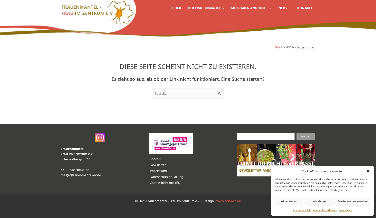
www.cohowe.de (228, 201)
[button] (368, 171)
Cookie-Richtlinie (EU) (165, 183)
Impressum (345, 210)
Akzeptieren (289, 201)
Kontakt (156, 159)
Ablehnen (319, 201)
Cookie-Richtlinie (302, 210)
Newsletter (158, 165)
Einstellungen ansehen (353, 201)
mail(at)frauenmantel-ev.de (81, 175)
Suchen (305, 136)
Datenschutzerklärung (325, 210)
